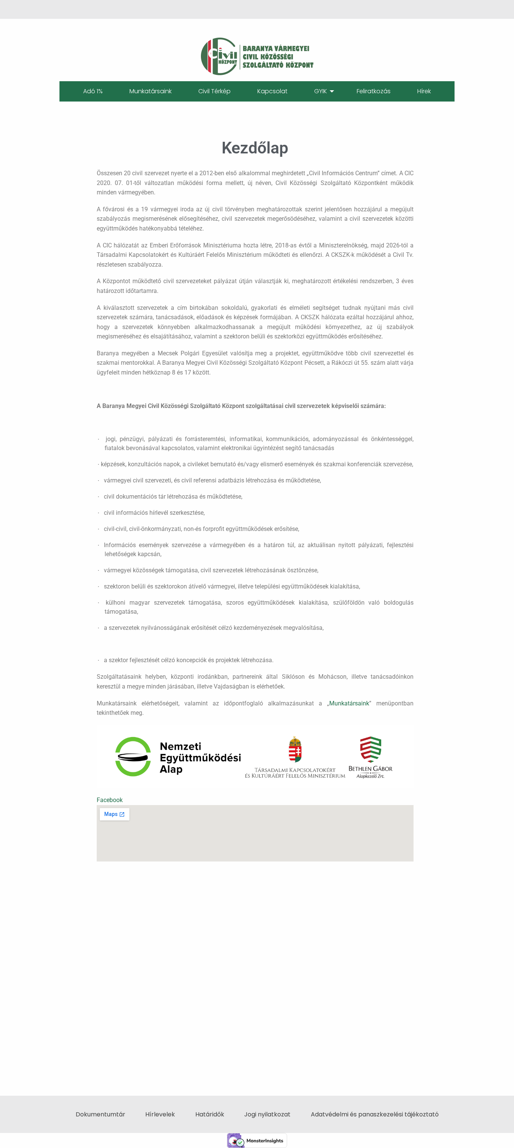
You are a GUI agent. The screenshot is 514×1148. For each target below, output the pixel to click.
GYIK (320, 91)
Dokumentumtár (100, 1114)
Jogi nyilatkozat (267, 1114)
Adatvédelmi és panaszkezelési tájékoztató (375, 1114)
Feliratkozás (374, 91)
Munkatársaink (150, 91)
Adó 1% (93, 91)
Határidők (209, 1114)
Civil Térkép (214, 91)
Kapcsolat (272, 91)
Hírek (424, 91)
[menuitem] (93, 91)
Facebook (110, 800)
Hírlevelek (160, 1114)
